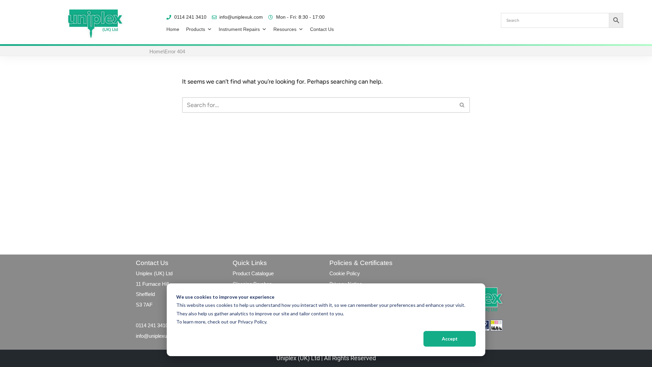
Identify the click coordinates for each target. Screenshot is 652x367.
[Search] (462, 105)
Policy (352, 273)
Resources (284, 29)
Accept (450, 339)
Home (172, 29)
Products (195, 29)
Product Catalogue (253, 273)
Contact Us (322, 29)
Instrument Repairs (239, 29)
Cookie (337, 273)
